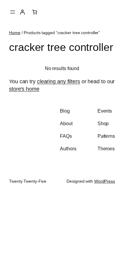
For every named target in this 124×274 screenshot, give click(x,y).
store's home (24, 89)
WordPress (104, 181)
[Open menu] (12, 12)
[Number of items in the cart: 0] (34, 12)
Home (14, 32)
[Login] (22, 12)
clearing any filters (58, 81)
